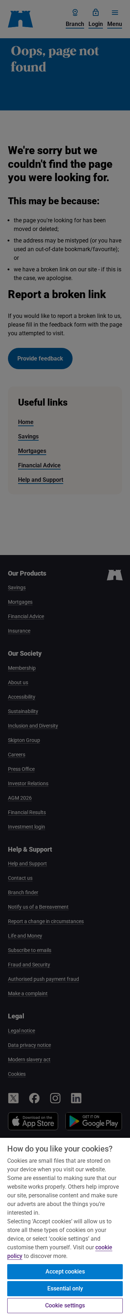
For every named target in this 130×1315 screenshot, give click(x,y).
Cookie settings (65, 1305)
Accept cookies (65, 1271)
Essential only (65, 1288)
